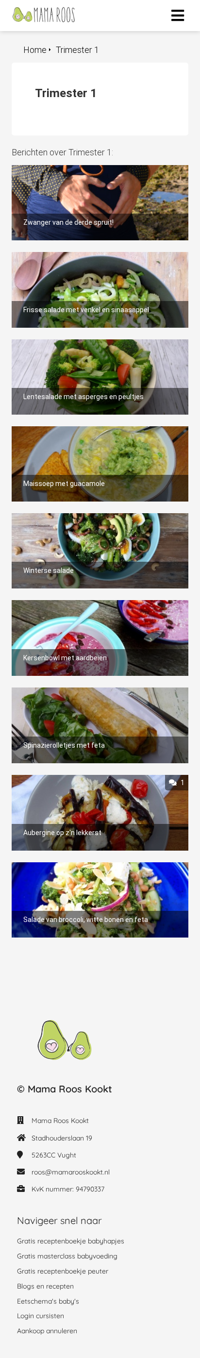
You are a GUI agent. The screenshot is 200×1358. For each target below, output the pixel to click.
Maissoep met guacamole (56, 431)
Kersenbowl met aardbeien (57, 604)
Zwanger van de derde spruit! (61, 169)
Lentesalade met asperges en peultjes (78, 344)
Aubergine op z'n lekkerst (55, 779)
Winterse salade (39, 517)
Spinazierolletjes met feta (56, 692)
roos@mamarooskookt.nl (71, 1172)
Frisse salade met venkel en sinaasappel (80, 256)
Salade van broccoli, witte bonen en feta (81, 867)
